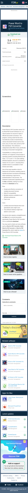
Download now (15, 34)
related (21, 230)
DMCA (16, 475)
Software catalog (7, 475)
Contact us (14, 480)
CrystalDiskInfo (12, 426)
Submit (19, 478)
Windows (3, 6)
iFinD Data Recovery (14, 419)
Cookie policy (10, 478)
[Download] (25, 419)
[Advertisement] (14, 14)
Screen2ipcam (12, 434)
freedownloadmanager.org (17, 489)
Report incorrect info (9, 65)
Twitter (9, 485)
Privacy (23, 475)
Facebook (20, 485)
